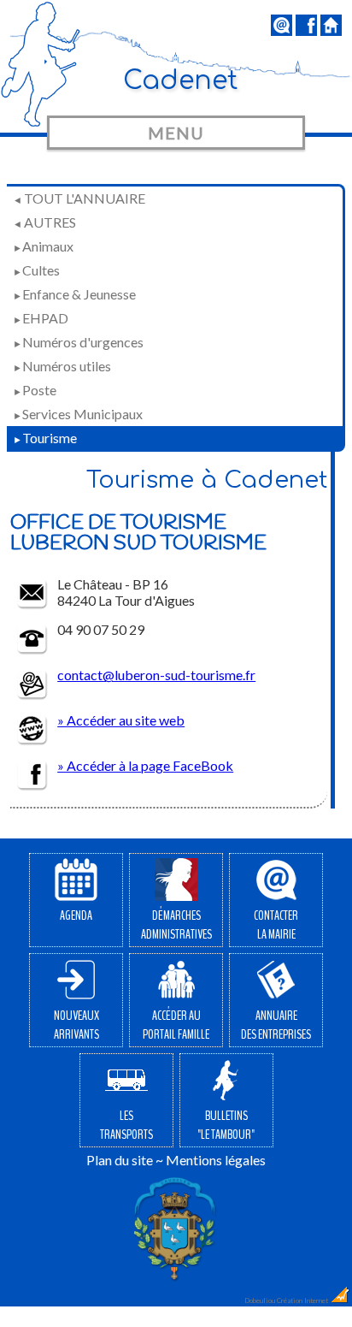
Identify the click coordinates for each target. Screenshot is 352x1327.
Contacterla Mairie (276, 925)
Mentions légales (216, 1160)
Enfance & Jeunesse (74, 294)
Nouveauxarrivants (76, 1025)
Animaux (43, 246)
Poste (34, 390)
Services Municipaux (78, 414)
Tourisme (45, 437)
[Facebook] (306, 30)
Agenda (76, 915)
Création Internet (303, 1300)
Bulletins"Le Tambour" (226, 1125)
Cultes (36, 270)
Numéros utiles (62, 366)
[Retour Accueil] (331, 30)
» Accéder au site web (121, 720)
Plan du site (119, 1160)
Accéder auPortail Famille (176, 1025)
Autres (44, 222)
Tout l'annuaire (79, 198)
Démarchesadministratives (176, 925)
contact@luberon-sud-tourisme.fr (156, 674)
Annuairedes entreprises (276, 1025)
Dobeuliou (259, 1300)
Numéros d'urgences (78, 342)
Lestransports (126, 1125)
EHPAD (40, 318)
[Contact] (281, 30)
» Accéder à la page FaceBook (145, 765)
